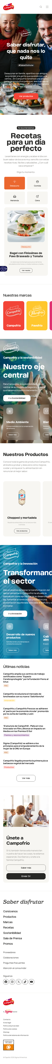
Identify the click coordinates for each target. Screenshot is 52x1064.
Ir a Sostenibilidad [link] (17, 398)
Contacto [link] (6, 1019)
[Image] (26, 226)
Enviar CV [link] (26, 876)
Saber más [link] (13, 434)
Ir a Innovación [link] (15, 613)
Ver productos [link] (26, 96)
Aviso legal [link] (7, 1023)
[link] (2, 269)
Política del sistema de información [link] (16, 1035)
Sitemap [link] (6, 1032)
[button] (14, 183)
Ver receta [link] (26, 270)
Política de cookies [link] (10, 1029)
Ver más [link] (26, 778)
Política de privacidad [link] (11, 1026)
